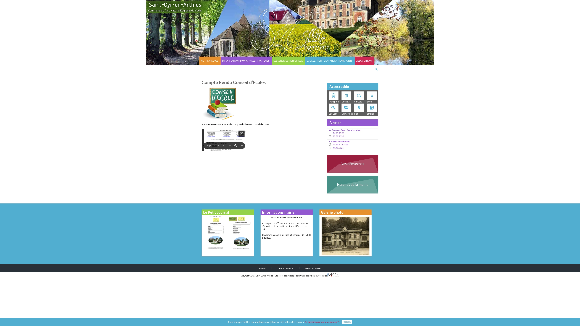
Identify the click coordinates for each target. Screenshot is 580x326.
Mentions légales (313, 268)
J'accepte (347, 322)
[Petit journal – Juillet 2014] (240, 232)
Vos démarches (352, 164)
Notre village (209, 60)
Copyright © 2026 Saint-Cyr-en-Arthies (256, 276)
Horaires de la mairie (352, 184)
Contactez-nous (285, 268)
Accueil (262, 268)
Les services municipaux (288, 60)
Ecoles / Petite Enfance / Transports (329, 60)
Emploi (370, 113)
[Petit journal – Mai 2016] (215, 232)
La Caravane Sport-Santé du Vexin (345, 130)
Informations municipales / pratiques (245, 60)
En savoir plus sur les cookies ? (322, 321)
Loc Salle (333, 113)
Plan (356, 113)
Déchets (346, 101)
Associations (364, 60)
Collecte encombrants (339, 141)
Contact (358, 101)
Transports (334, 101)
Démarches (347, 113)
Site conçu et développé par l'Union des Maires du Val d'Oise (301, 276)
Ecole (369, 101)
